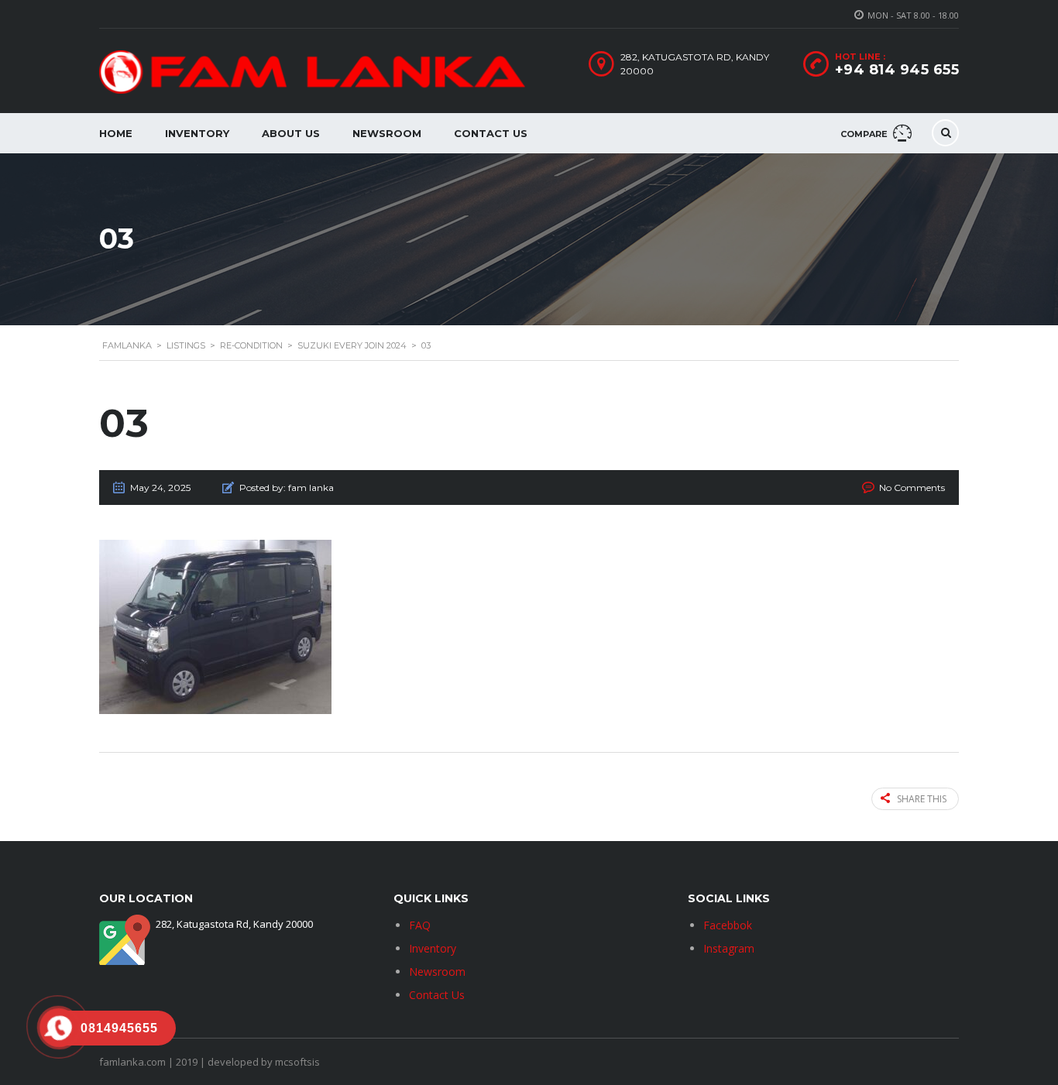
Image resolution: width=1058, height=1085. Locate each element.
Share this (921, 798)
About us (291, 133)
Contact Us (490, 133)
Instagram (728, 948)
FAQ (420, 925)
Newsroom (386, 133)
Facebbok (727, 925)
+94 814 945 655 (897, 69)
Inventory (197, 133)
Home (115, 133)
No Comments (912, 487)
